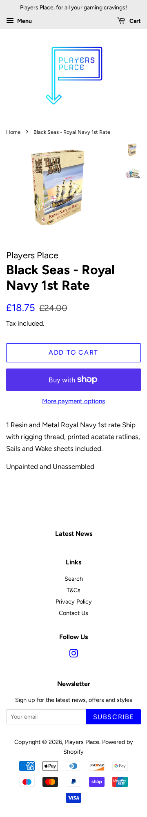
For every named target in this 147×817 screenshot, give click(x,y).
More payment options (73, 401)
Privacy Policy (74, 601)
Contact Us (73, 613)
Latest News (73, 533)
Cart (134, 21)
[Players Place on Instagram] (73, 655)
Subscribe (113, 717)
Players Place (82, 742)
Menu (24, 21)
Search (74, 578)
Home (13, 132)
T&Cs (73, 590)
